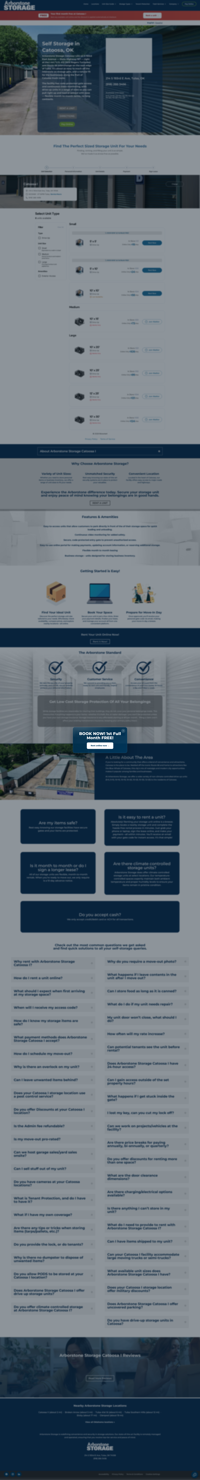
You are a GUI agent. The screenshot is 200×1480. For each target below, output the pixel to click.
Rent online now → (100, 746)
